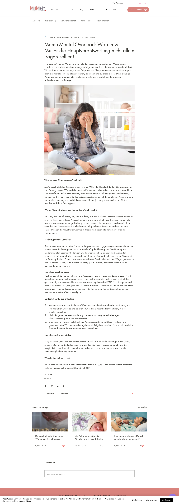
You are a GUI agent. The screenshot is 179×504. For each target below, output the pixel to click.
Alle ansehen (142, 407)
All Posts (36, 20)
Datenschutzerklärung (22, 501)
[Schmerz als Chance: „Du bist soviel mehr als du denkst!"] (129, 421)
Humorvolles (86, 20)
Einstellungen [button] (137, 500)
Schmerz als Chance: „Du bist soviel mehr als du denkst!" (128, 437)
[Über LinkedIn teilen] (57, 386)
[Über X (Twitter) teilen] (51, 386)
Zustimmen (166, 500)
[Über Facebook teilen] (45, 386)
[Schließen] (176, 500)
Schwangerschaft (68, 20)
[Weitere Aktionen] (133, 37)
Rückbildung (50, 20)
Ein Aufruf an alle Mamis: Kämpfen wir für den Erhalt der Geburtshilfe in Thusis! (88, 437)
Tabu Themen (103, 20)
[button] (69, 9)
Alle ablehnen (151, 500)
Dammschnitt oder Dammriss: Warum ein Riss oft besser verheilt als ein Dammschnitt (49, 437)
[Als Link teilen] (63, 386)
